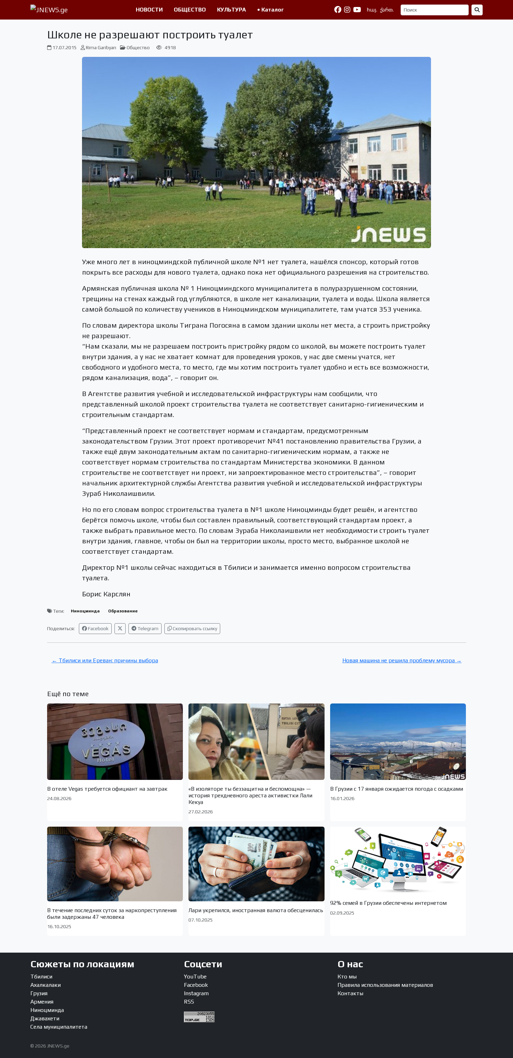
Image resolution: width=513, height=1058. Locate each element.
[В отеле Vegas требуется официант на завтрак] (115, 741)
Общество (138, 47)
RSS (189, 1001)
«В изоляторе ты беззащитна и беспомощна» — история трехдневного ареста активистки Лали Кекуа (250, 795)
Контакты (350, 993)
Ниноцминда (85, 611)
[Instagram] (347, 10)
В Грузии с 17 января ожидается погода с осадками (396, 788)
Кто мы (347, 976)
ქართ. (387, 10)
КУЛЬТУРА (231, 9)
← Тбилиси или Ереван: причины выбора (105, 660)
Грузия (38, 993)
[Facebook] (337, 10)
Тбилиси (41, 976)
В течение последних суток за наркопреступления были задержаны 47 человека (112, 913)
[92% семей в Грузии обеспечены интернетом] (398, 860)
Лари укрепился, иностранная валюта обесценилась (255, 910)
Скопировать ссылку (194, 628)
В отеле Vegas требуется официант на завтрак (107, 788)
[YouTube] (357, 10)
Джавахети (44, 1018)
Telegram (147, 628)
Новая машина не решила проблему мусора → (402, 660)
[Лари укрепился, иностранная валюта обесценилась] (256, 864)
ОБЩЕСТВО (190, 9)
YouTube (195, 976)
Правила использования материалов (385, 985)
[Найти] (477, 10)
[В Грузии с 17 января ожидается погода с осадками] (398, 741)
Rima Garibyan (101, 47)
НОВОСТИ (149, 9)
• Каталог (270, 9)
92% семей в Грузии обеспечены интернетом (388, 903)
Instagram (196, 993)
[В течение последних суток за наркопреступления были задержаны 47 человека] (115, 864)
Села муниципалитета (58, 1026)
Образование (122, 611)
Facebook (98, 628)
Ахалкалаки (45, 985)
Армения (41, 1001)
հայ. (372, 10)
